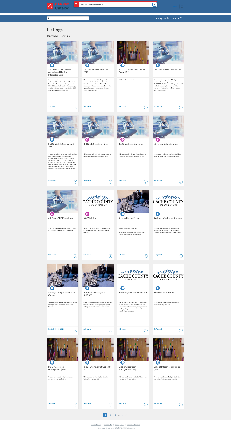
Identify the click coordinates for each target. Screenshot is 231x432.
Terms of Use (108, 425)
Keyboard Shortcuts (133, 425)
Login (175, 6)
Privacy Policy (119, 425)
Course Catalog (96, 425)
